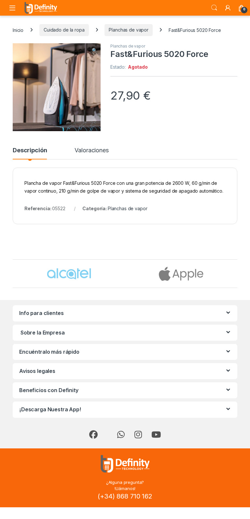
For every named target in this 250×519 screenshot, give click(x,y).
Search (214, 7)
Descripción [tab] (30, 150)
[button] (94, 50)
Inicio (18, 30)
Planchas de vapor (128, 30)
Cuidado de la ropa (64, 30)
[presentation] (235, 274)
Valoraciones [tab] (91, 150)
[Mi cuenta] (227, 8)
